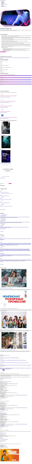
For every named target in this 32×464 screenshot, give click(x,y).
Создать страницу (2, 362)
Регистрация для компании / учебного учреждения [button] (5, 381)
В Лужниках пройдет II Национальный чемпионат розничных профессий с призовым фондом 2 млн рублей (8, 308)
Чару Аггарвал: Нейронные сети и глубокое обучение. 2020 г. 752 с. (5, 163)
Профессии (3, 1)
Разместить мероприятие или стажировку (8, 362)
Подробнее (1, 239)
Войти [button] (7, 397)
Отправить (10, 183)
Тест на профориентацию (4, 4)
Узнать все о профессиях (3, 365)
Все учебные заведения (2, 209)
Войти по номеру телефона (3, 440)
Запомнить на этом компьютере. (4, 436)
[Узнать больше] (3, 236)
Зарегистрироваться (2, 409)
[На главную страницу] (2, 0)
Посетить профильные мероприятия (8, 368)
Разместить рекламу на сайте (16, 362)
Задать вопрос (1, 183)
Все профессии (1, 231)
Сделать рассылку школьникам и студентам (23, 362)
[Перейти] (6, 133)
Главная (2, 5)
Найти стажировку (2, 368)
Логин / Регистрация (2, 355)
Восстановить (1, 446)
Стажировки (3, 2)
